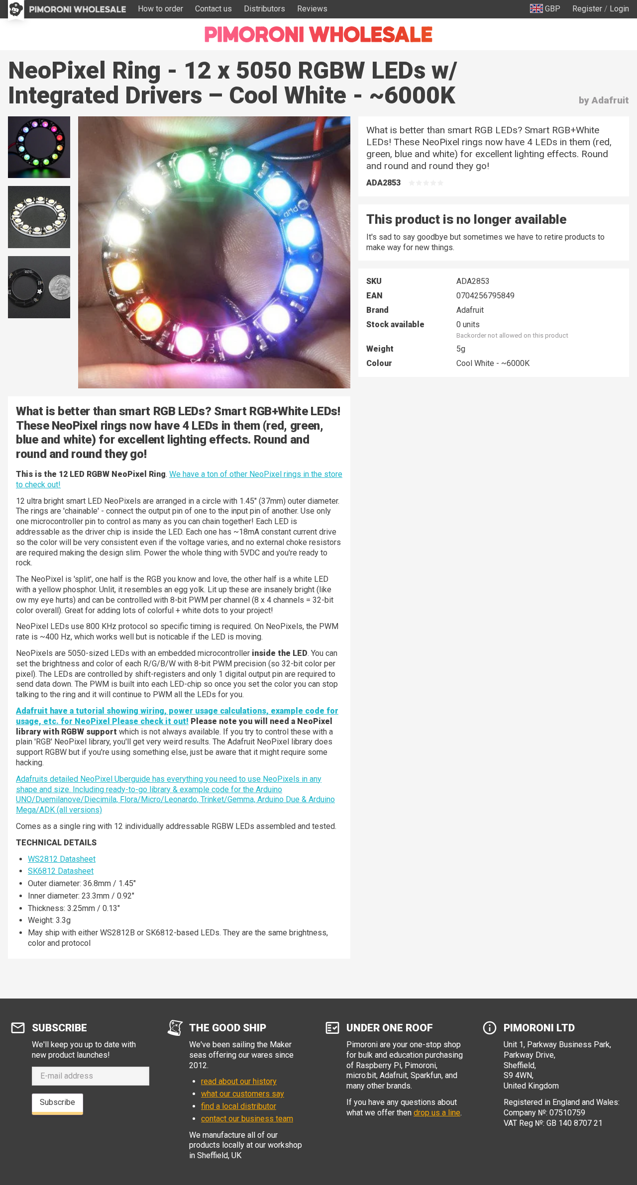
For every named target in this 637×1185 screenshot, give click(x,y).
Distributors (264, 8)
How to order (160, 8)
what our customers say (242, 1093)
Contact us (213, 8)
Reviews (312, 8)
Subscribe (57, 1102)
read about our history (239, 1081)
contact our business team (247, 1118)
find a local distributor (238, 1106)
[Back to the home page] (318, 34)
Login (619, 8)
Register (587, 8)
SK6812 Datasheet (61, 871)
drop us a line (437, 1112)
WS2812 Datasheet (62, 859)
